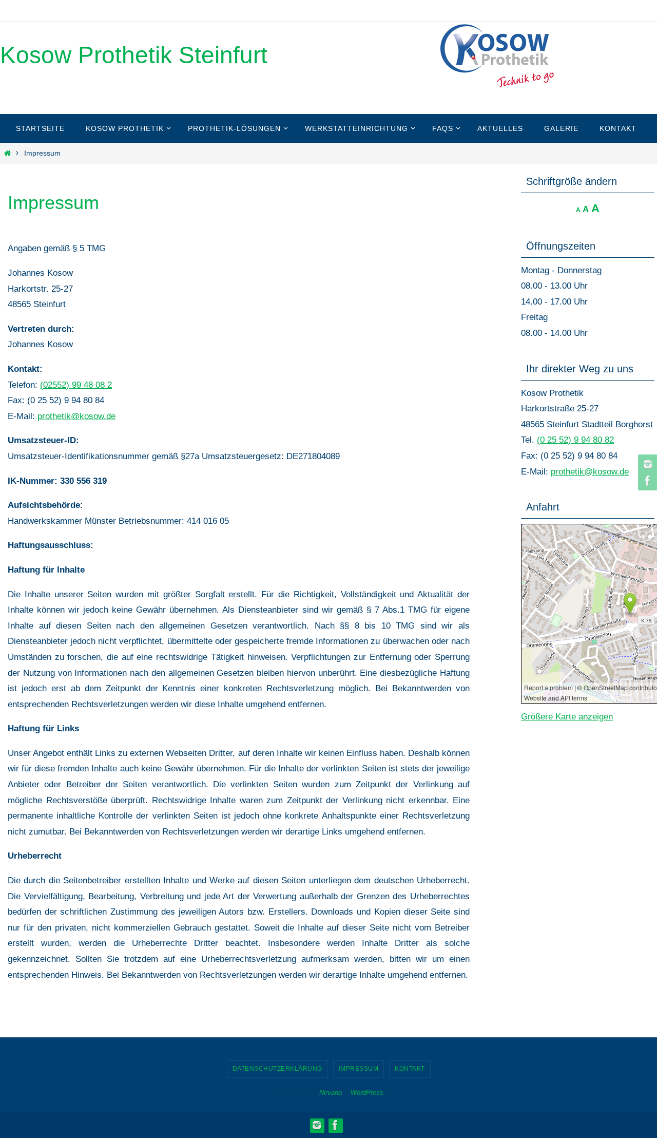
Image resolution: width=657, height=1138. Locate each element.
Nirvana (330, 1092)
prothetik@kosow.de (76, 416)
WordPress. (368, 1092)
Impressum (359, 1068)
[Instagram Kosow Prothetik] (646, 464)
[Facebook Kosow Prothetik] (646, 480)
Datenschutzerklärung (277, 1068)
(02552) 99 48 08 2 (76, 385)
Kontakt (410, 1068)
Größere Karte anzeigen (567, 717)
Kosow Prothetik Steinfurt (133, 55)
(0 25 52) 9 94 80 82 (575, 440)
